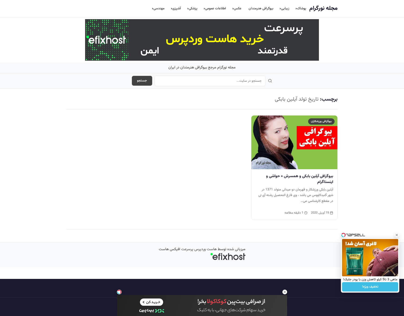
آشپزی (176, 8)
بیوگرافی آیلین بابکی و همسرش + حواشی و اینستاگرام (299, 179)
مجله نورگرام (323, 8)
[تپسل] (119, 292)
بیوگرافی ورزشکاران (321, 121)
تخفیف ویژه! (370, 286)
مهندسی (159, 8)
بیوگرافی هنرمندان (261, 8)
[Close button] (396, 235)
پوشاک (301, 8)
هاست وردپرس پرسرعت (199, 249)
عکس (238, 8)
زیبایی (285, 8)
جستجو (142, 80)
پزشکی (193, 8)
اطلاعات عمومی (215, 8)
